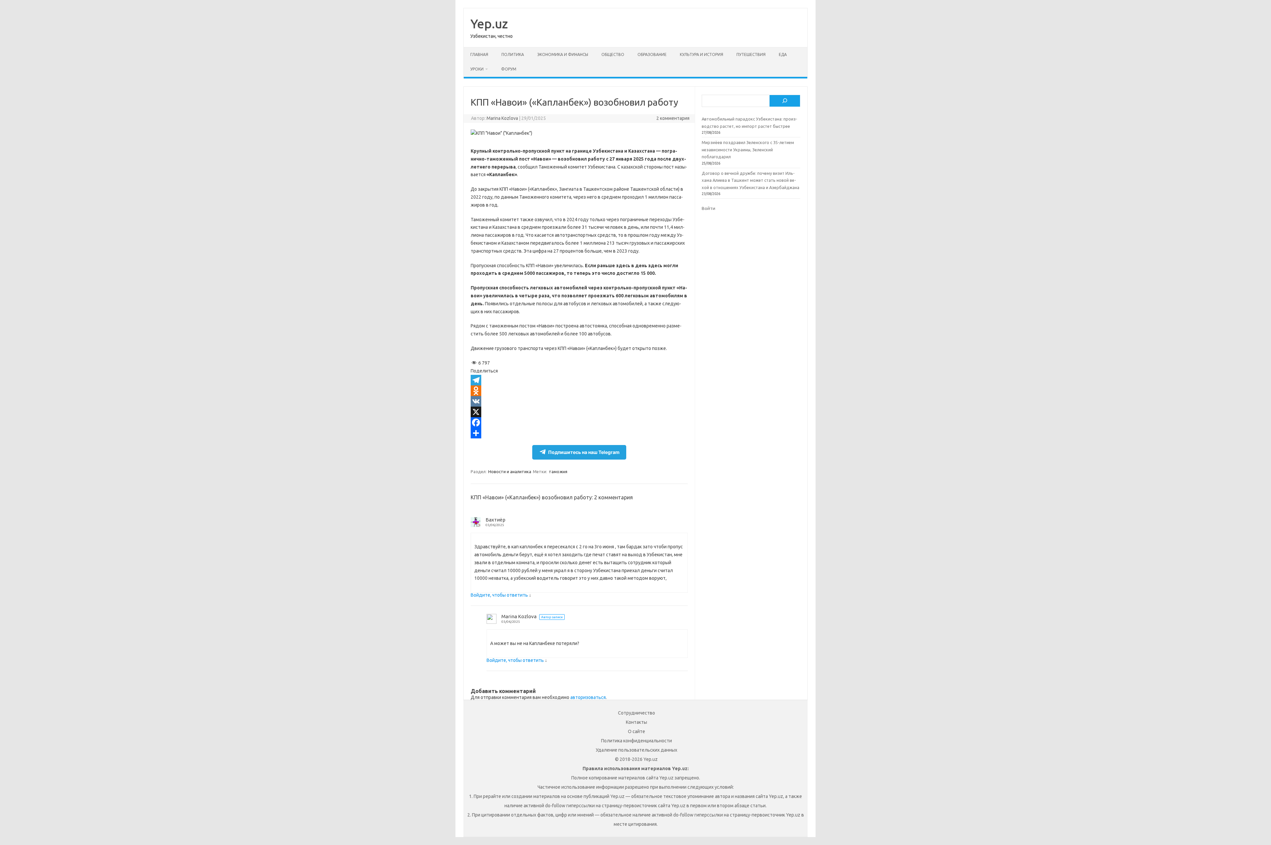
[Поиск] (784, 101)
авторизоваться (588, 697)
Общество (612, 54)
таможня (558, 471)
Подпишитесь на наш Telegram (584, 452)
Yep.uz (489, 23)
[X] (579, 412)
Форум (508, 69)
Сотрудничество (636, 713)
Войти (708, 208)
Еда (783, 54)
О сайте (636, 731)
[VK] (579, 401)
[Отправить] (579, 433)
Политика (512, 54)
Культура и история (701, 54)
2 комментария (672, 118)
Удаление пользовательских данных (636, 750)
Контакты (636, 722)
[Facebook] (579, 422)
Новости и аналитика (509, 471)
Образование (652, 54)
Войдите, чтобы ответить (499, 595)
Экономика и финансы (562, 54)
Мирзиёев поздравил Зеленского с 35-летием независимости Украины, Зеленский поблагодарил (748, 149)
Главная (479, 54)
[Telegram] (579, 380)
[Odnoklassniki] (579, 390)
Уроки (477, 69)
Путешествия (751, 54)
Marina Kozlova (502, 118)
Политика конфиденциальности (636, 740)
